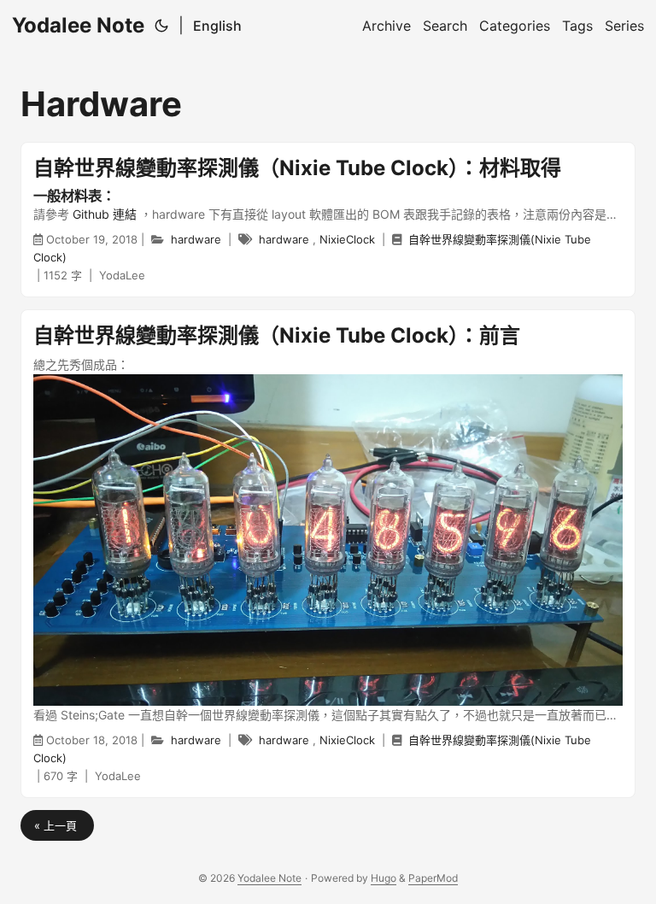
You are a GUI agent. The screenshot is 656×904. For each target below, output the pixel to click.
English (217, 25)
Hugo (383, 878)
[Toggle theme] (161, 25)
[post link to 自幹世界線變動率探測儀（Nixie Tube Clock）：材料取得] (328, 219)
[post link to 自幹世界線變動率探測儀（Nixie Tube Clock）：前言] (328, 553)
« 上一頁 (57, 825)
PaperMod (433, 878)
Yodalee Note (78, 25)
